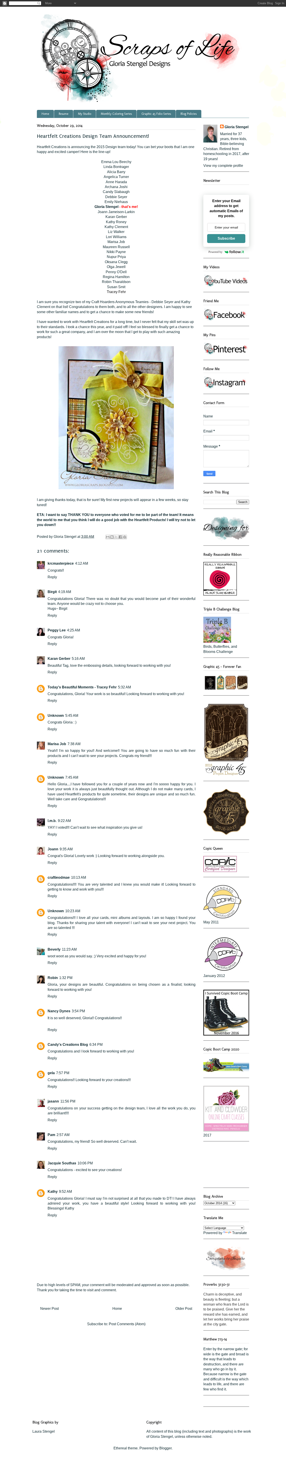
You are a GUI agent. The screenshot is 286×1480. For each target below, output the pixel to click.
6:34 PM (96, 1044)
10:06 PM (85, 1163)
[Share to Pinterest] (124, 537)
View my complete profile (223, 166)
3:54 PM (78, 1011)
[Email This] (107, 537)
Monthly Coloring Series (116, 114)
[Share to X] (116, 537)
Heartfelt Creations (52, 147)
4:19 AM (64, 592)
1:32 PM (65, 978)
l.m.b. (52, 821)
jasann (53, 1101)
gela (51, 1073)
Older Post (183, 1308)
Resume (63, 114)
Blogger (165, 1448)
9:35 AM (66, 849)
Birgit (52, 592)
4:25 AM (73, 630)
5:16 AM (78, 658)
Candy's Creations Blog (68, 1044)
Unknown (56, 715)
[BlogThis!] (112, 537)
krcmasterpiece (61, 563)
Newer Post (49, 1308)
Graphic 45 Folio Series (156, 114)
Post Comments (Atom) (127, 1324)
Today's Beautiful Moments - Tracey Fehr (82, 687)
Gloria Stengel (106, 207)
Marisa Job (57, 744)
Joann (53, 849)
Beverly (54, 949)
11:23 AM (69, 949)
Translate (239, 1233)
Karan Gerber (59, 658)
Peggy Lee (57, 630)
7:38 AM (73, 744)
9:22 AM (64, 821)
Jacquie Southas (62, 1163)
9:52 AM (65, 1191)
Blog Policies (189, 114)
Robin (53, 978)
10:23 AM (72, 911)
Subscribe (226, 238)
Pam (51, 1135)
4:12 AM (81, 563)
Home (45, 114)
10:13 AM (78, 877)
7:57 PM (62, 1073)
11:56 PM (67, 1101)
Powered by (215, 252)
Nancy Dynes (59, 1011)
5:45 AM (71, 715)
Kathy (53, 1191)
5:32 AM (124, 687)
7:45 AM (71, 777)
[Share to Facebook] (120, 537)
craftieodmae (59, 877)
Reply (52, 577)
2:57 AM (63, 1135)
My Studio (84, 114)
